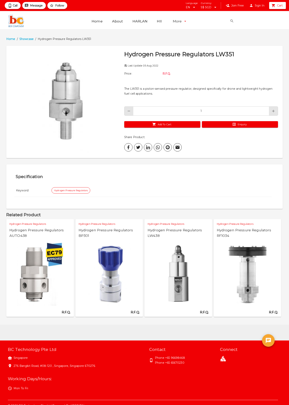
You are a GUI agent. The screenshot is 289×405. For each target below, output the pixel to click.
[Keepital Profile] (223, 358)
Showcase (26, 39)
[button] (65, 102)
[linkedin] (148, 147)
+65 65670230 (174, 362)
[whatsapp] (158, 147)
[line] (168, 147)
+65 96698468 (175, 358)
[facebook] (128, 147)
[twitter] (138, 147)
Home (10, 39)
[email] (177, 147)
